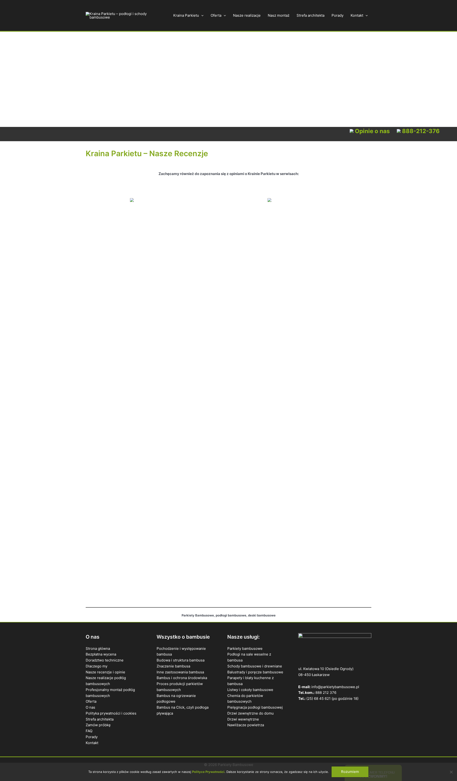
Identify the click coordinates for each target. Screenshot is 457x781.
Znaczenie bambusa (173, 666)
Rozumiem (350, 771)
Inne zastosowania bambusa (180, 672)
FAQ (89, 731)
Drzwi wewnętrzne (243, 719)
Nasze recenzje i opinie (105, 672)
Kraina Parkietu (186, 15)
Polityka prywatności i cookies (111, 713)
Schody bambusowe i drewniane (254, 666)
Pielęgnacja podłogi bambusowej (255, 707)
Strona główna (98, 648)
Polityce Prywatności (208, 772)
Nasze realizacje (247, 15)
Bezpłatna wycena (101, 654)
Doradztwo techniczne (105, 660)
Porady (337, 15)
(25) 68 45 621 (318, 698)
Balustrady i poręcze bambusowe (255, 672)
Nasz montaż (278, 15)
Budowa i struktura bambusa (180, 660)
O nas (90, 707)
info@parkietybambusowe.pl (335, 687)
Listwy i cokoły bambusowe (250, 689)
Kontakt (357, 15)
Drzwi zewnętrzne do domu (250, 713)
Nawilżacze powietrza (245, 725)
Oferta (216, 15)
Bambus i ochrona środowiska (182, 678)
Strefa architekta (310, 15)
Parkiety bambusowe (245, 648)
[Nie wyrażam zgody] (451, 772)
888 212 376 (325, 692)
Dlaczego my (96, 666)
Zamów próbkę (98, 725)
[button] (201, 15)
